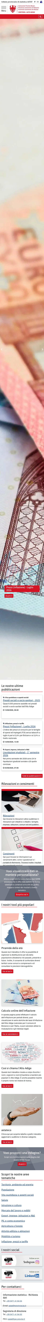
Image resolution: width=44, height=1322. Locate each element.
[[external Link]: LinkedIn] (22, 1274)
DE (38, 2)
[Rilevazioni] (22, 801)
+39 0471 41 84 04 (14, 1301)
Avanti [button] (8, 596)
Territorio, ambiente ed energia (17, 1184)
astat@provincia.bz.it (17, 1305)
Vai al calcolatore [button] (9, 1034)
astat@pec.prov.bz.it (16, 1319)
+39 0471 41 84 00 (14, 1314)
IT (35, 2)
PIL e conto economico (13, 1220)
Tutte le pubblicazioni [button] (31, 775)
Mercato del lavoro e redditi (15, 1210)
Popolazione (7, 1189)
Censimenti (8, 853)
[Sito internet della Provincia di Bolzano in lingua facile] (41, 2)
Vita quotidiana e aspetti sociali (17, 1194)
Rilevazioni (8, 815)
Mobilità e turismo (10, 1236)
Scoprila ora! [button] (21, 894)
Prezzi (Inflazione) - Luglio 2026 (19, 726)
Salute (4, 1200)
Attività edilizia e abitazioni (15, 1231)
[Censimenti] (22, 839)
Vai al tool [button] (6, 971)
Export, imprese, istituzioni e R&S (18, 1215)
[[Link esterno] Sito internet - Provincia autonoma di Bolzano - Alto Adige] (24, 9)
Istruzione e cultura (11, 1205)
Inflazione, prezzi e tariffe (14, 1241)
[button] (1, 349)
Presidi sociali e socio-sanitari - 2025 (21, 700)
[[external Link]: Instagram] (22, 1260)
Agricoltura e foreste (12, 1226)
